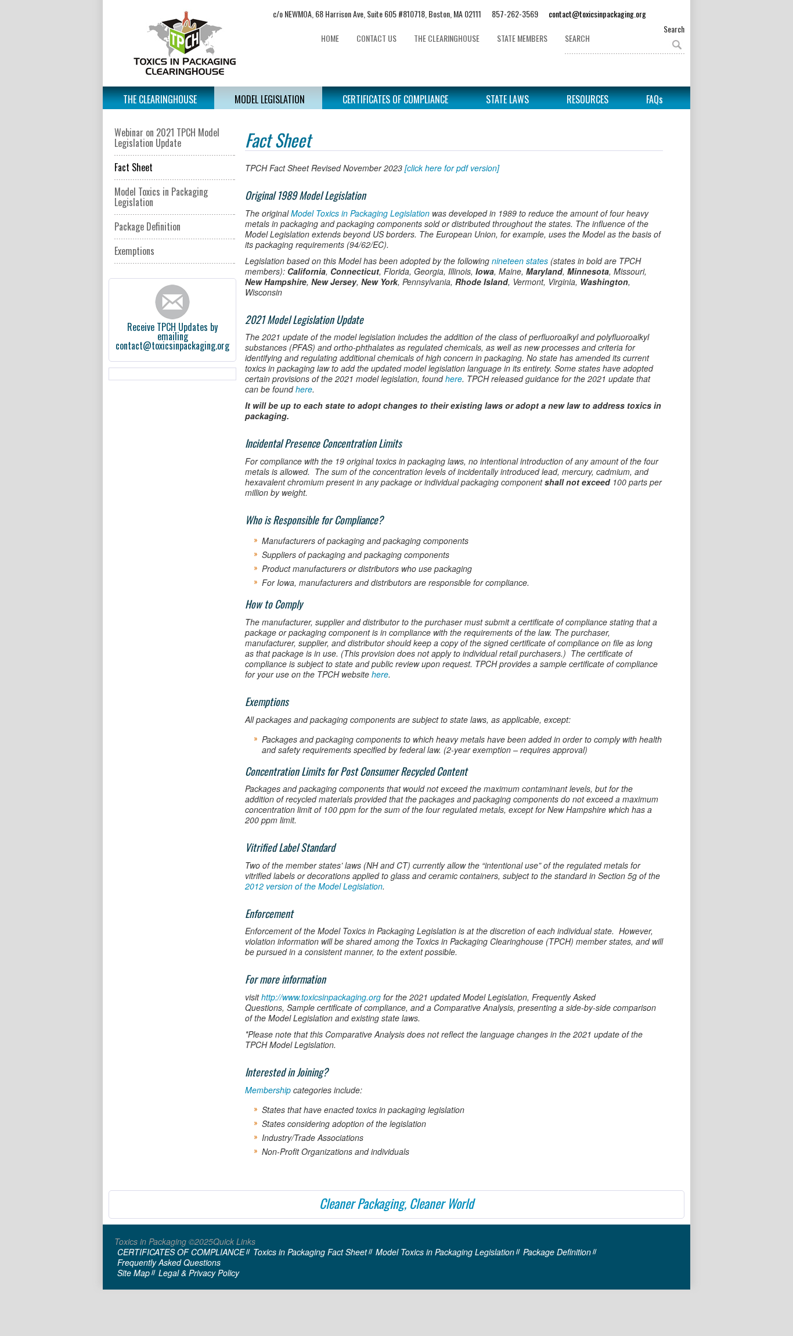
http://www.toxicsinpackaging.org (321, 997)
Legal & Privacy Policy (198, 1273)
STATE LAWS (507, 99)
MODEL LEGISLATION (270, 99)
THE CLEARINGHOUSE (447, 38)
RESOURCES (587, 99)
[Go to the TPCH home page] (191, 43)
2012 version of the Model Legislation (314, 886)
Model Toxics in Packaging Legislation (161, 197)
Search (674, 29)
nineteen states (520, 261)
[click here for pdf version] (452, 168)
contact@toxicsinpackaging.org (597, 14)
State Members (522, 38)
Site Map (133, 1273)
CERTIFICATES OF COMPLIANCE (395, 99)
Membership (268, 1090)
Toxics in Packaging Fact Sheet (310, 1252)
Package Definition (147, 226)
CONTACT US (376, 38)
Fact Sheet (133, 167)
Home (330, 38)
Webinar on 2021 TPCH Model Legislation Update (166, 137)
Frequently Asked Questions (169, 1262)
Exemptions (134, 251)
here (453, 378)
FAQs (654, 99)
